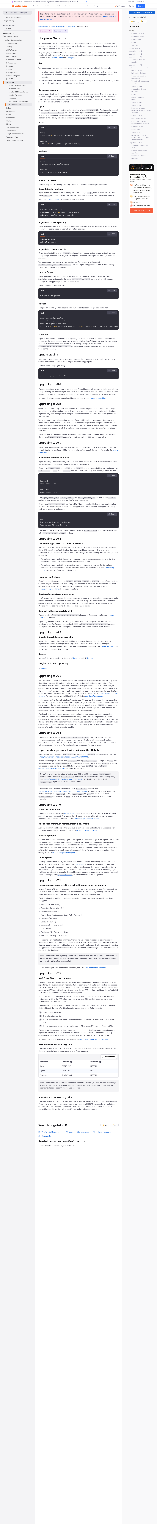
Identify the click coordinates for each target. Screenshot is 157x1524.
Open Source (69, 6)
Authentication (11, 53)
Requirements (13, 98)
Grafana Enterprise (13, 76)
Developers (10, 66)
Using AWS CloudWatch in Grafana (93, 1039)
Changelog (71, 58)
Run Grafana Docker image (18, 101)
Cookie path (135, 129)
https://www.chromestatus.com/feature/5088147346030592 (63, 757)
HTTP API (9, 79)
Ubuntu (89, 658)
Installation (71, 26)
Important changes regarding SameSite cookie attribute (140, 110)
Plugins (8, 124)
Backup (131, 31)
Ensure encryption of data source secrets (140, 69)
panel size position (98, 398)
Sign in (131, 6)
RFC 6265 (80, 864)
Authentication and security (138, 61)
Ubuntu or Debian (137, 36)
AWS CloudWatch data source (139, 147)
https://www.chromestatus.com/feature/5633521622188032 (63, 791)
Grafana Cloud (35, 6)
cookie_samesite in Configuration (51, 768)
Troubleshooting (12, 137)
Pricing (59, 6)
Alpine (74, 658)
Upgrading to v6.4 (135, 86)
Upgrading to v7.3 (135, 142)
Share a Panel (11, 130)
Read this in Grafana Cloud (141, 12)
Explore (9, 69)
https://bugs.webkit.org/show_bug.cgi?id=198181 (63, 779)
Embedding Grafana (138, 73)
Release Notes (57, 58)
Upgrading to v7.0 (135, 115)
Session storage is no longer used (139, 77)
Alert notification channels (95, 968)
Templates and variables (15, 134)
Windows (134, 45)
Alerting (9, 47)
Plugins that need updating (137, 98)
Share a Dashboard (13, 127)
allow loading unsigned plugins (64, 852)
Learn (80, 6)
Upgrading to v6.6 (135, 105)
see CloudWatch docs (94, 696)
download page (53, 199)
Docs (89, 6)
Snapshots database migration (138, 157)
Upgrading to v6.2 (135, 65)
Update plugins (134, 48)
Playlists (9, 121)
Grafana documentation (58, 26)
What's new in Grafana (14, 140)
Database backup (137, 34)
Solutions (48, 6)
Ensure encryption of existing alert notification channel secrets (140, 137)
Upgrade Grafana (15, 105)
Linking (8, 108)
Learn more (81, 2)
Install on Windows (15, 95)
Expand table (110, 1056)
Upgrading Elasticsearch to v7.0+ (140, 82)
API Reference (11, 50)
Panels (8, 114)
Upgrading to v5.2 (108, 646)
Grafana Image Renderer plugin (86, 819)
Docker (133, 42)
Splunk (44, 668)
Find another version (10, 36)
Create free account (141, 210)
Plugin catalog (9, 21)
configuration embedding (48, 589)
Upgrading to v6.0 (135, 57)
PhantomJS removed (138, 118)
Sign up (141, 6)
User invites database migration (139, 152)
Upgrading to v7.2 (135, 132)
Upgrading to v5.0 (135, 51)
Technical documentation (13, 18)
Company (97, 6)
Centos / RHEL (136, 39)
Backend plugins (137, 126)
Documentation (43, 26)
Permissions (10, 118)
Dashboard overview (13, 60)
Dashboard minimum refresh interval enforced (140, 122)
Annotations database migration (139, 90)
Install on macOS (14, 89)
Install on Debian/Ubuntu (17, 85)
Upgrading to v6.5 (135, 102)
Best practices (11, 56)
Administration (11, 43)
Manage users (11, 111)
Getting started (11, 72)
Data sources (11, 63)
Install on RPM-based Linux (18, 92)
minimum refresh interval (86, 830)
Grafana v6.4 (69, 813)
